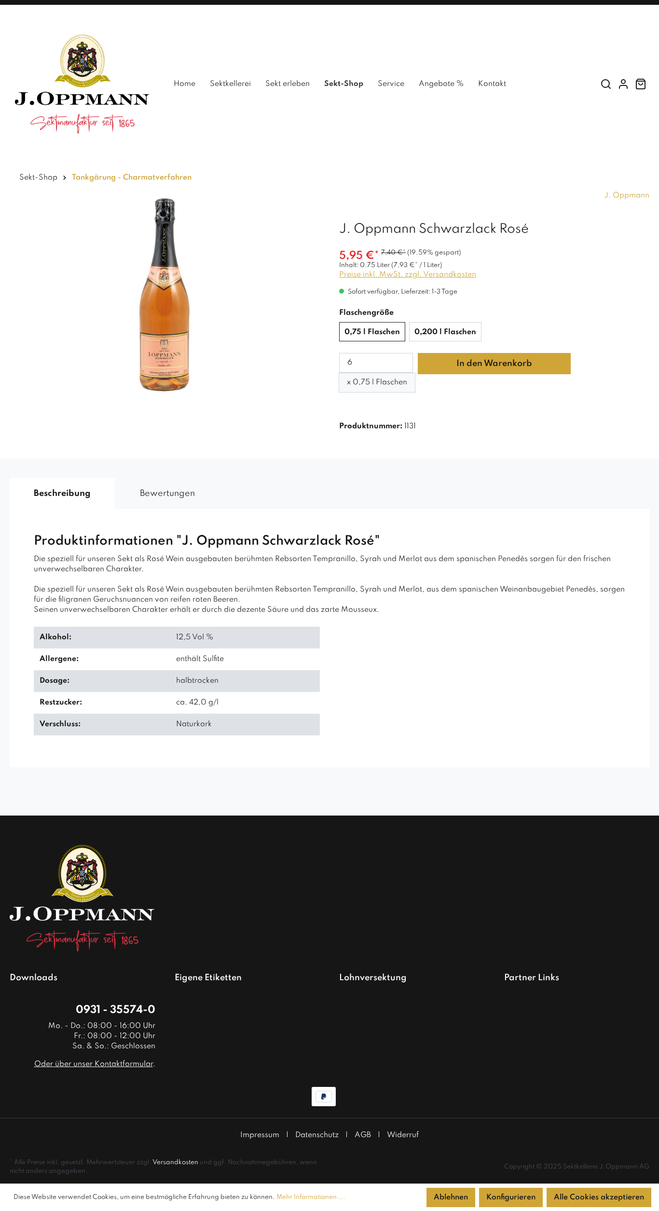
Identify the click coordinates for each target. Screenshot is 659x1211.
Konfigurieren (510, 1197)
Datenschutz (317, 1135)
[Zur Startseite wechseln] (82, 84)
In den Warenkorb (494, 363)
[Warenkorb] (640, 84)
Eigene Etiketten (208, 977)
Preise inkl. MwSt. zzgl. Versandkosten (407, 275)
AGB (363, 1135)
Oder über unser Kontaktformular (93, 1064)
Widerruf (403, 1135)
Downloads (33, 977)
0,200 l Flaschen (445, 332)
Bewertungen (167, 493)
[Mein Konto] (623, 84)
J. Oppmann (626, 195)
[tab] (62, 493)
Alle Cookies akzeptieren (599, 1197)
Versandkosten (175, 1162)
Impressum (259, 1135)
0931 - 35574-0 (115, 1010)
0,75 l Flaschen (372, 332)
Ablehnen (451, 1197)
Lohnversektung (373, 977)
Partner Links (531, 977)
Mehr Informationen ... (310, 1197)
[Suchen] (606, 84)
